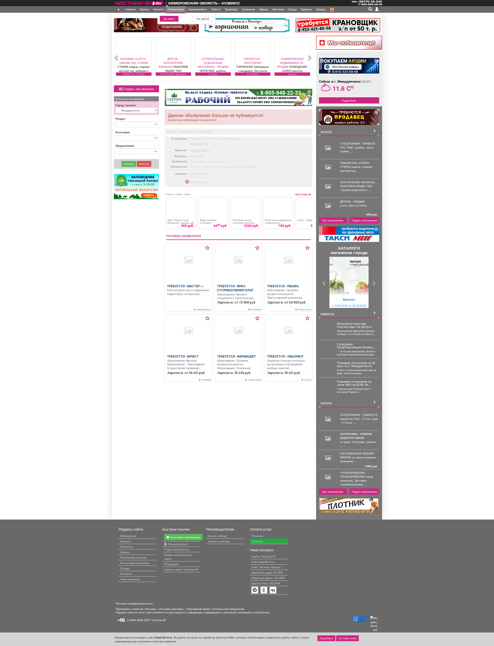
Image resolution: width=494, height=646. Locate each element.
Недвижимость (197, 9)
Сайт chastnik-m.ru (263, 562)
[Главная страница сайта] (139, 2)
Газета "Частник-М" (263, 556)
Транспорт (231, 9)
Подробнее (349, 100)
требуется (199, 144)
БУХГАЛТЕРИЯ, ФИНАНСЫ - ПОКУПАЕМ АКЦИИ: (358, 184)
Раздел (120, 118)
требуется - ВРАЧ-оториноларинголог (235, 288)
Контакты (126, 574)
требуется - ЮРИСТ (183, 356)
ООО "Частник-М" (155, 620)
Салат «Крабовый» (308, 220)
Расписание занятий (133, 557)
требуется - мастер (183, 286)
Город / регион (126, 105)
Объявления (176, 9)
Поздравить (171, 564)
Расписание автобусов (134, 563)
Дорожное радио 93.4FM (267, 572)
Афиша (263, 9)
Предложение (125, 146)
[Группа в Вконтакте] (273, 590)
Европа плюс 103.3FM (265, 583)
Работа (216, 9)
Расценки (257, 536)
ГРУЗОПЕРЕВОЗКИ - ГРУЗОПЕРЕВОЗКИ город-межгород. (357, 476)
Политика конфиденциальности (134, 603)
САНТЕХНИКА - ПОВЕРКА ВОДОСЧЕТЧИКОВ (356, 436)
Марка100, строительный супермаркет (214, 138)
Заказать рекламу (219, 541)
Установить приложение (184, 537)
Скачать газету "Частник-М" (181, 569)
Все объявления (332, 220)
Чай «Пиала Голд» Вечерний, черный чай (180, 221)
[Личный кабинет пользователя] (377, 9)
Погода (124, 568)
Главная (130, 9)
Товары (321, 9)
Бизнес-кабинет (218, 536)
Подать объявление (138, 88)
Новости (158, 9)
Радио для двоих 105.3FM (268, 578)
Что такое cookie (347, 638)
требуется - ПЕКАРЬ (283, 286)
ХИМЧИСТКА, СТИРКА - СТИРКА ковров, (355, 165)
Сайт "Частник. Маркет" (266, 567)
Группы (144, 9)
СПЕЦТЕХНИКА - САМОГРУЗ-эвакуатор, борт (359, 416)
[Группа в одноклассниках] (255, 590)
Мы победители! (351, 43)
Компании (248, 9)
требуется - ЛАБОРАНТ (285, 356)
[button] (323, 282)
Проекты (306, 9)
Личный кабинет (177, 544)
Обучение (278, 9)
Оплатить (257, 541)
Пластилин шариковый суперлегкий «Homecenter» (278, 222)
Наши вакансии (130, 579)
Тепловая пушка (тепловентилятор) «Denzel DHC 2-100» (243, 222)
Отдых (292, 9)
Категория (123, 132)
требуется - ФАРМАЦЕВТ (236, 356)
